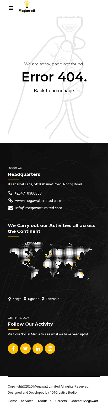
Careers (61, 401)
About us (44, 401)
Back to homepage (54, 90)
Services (27, 401)
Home (12, 401)
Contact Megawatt (84, 401)
